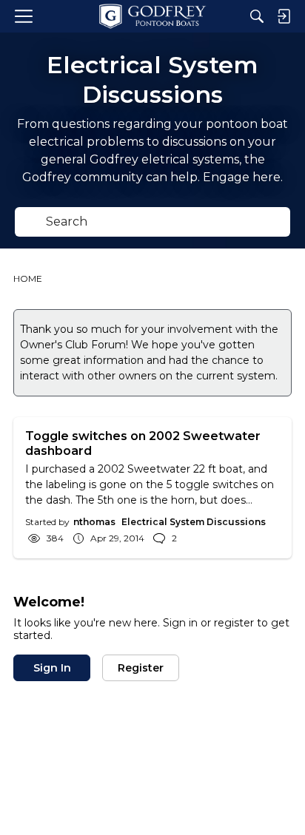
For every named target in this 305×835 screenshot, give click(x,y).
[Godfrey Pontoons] (152, 16)
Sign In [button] (52, 668)
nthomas (94, 521)
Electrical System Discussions (193, 521)
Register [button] (141, 668)
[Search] (257, 16)
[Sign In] (283, 16)
